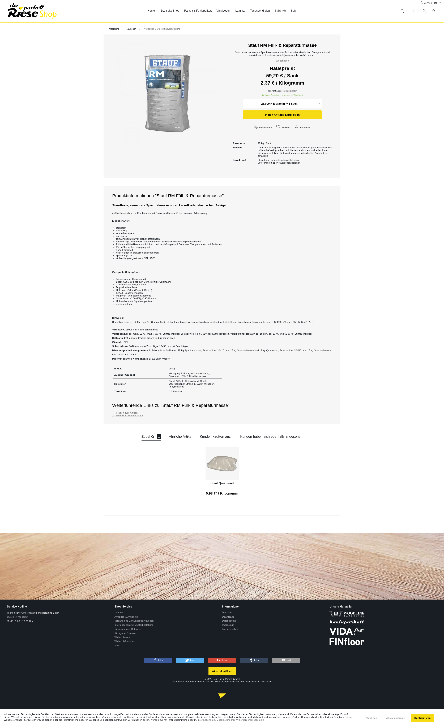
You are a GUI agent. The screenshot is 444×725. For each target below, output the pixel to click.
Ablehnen (371, 718)
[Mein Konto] (425, 11)
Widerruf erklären (222, 671)
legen (282, 114)
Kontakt (118, 612)
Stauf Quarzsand (222, 483)
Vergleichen (265, 127)
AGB (116, 645)
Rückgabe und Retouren (127, 629)
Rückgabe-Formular (125, 633)
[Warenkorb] (435, 11)
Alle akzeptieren (395, 718)
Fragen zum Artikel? (126, 412)
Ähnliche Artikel (180, 436)
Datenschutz (229, 620)
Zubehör (151, 436)
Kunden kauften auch (216, 436)
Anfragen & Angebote (126, 616)
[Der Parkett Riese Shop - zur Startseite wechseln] (32, 11)
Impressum (228, 624)
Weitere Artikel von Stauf (129, 415)
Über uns (227, 612)
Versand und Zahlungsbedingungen (134, 620)
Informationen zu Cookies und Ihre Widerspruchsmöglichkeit (231, 719)
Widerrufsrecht (122, 637)
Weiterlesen (282, 60)
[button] (158, 660)
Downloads (228, 616)
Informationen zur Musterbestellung (133, 624)
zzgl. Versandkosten (287, 91)
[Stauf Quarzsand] (222, 463)
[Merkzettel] (413, 11)
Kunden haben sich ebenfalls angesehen (271, 436)
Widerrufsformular (124, 641)
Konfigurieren (422, 718)
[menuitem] (151, 11)
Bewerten (304, 127)
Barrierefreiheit (230, 629)
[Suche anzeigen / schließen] (402, 11)
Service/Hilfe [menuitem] (430, 2)
